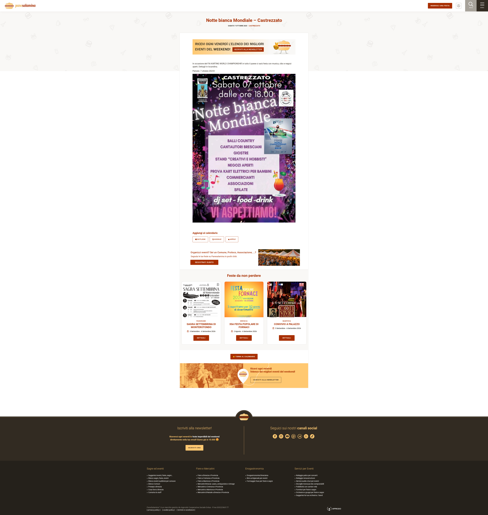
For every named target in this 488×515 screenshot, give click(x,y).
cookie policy (168, 510)
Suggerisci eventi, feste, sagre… (160, 475)
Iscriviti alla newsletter (266, 380)
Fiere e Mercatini (205, 468)
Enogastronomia (254, 468)
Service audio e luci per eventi (307, 481)
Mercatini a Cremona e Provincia (210, 487)
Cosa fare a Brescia (156, 490)
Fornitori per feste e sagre (306, 490)
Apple (233, 239)
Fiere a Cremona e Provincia (208, 478)
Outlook (201, 239)
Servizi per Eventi (304, 468)
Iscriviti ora (194, 448)
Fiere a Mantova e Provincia (208, 481)
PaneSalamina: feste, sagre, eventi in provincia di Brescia (20, 5)
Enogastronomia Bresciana (257, 475)
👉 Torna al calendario (244, 357)
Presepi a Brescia (155, 487)
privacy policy (153, 510)
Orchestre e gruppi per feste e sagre (310, 492)
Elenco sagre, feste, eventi (158, 478)
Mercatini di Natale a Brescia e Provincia (213, 492)
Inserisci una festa (440, 6)
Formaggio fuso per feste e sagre (260, 481)
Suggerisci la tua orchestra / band (309, 495)
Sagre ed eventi (155, 468)
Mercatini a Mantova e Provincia (210, 490)
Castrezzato (254, 26)
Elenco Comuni (154, 484)
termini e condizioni (186, 510)
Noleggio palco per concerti (306, 475)
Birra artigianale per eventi (257, 478)
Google (217, 239)
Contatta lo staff (154, 492)
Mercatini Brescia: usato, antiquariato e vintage (216, 484)
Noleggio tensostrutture (305, 478)
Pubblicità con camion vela (306, 487)
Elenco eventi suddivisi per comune (162, 481)
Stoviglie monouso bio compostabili (310, 484)
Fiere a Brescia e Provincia (208, 475)
